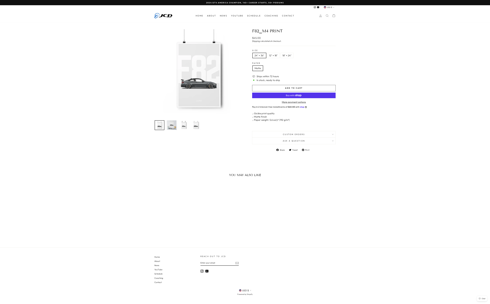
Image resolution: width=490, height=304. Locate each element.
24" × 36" (259, 55)
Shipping (256, 41)
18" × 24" (286, 55)
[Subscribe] (237, 263)
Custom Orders (294, 134)
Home (199, 15)
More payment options (294, 102)
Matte (258, 68)
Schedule (254, 15)
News (223, 15)
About (211, 15)
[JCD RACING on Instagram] (202, 271)
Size (255, 50)
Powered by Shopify (245, 294)
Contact (288, 15)
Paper (256, 63)
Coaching (271, 15)
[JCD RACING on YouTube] (207, 271)
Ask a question (294, 141)
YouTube (237, 15)
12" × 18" (273, 55)
